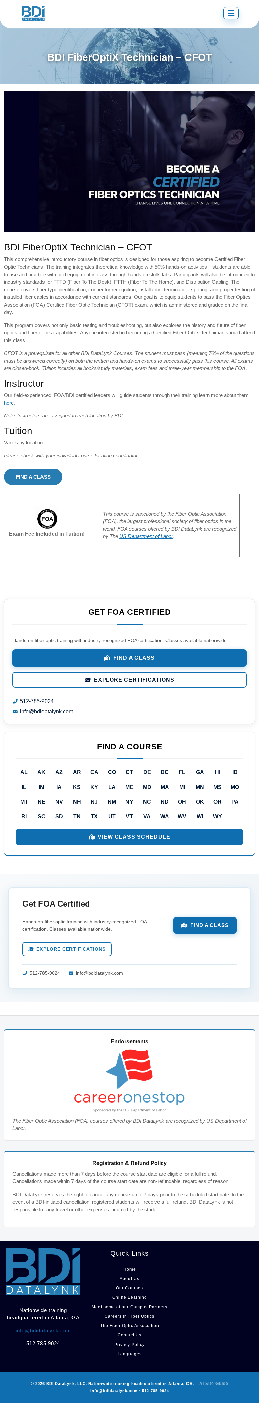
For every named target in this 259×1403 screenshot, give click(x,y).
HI (217, 772)
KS (77, 787)
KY (94, 787)
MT (24, 802)
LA (112, 787)
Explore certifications (134, 680)
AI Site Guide (213, 1383)
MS (217, 787)
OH (182, 802)
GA (200, 772)
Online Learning (129, 1297)
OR (217, 802)
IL (24, 787)
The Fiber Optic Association (129, 1325)
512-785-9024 (37, 701)
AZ (59, 772)
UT (112, 816)
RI (24, 816)
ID (235, 772)
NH (77, 802)
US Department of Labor (146, 536)
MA (165, 787)
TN (77, 816)
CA (94, 772)
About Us (129, 1278)
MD (147, 787)
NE (42, 802)
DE (147, 772)
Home (129, 1269)
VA (147, 816)
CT (129, 772)
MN (200, 787)
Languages (130, 1354)
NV (59, 802)
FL (182, 772)
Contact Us (129, 1335)
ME (129, 787)
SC (42, 816)
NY (129, 802)
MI (182, 787)
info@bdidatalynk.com (46, 711)
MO (235, 787)
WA (164, 816)
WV (182, 816)
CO (112, 772)
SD (59, 816)
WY (217, 816)
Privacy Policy (129, 1344)
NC (147, 802)
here (9, 403)
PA (235, 802)
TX (94, 816)
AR (77, 772)
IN (41, 787)
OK (200, 802)
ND (165, 802)
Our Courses (129, 1288)
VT (129, 816)
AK (41, 772)
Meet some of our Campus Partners (129, 1307)
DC (165, 772)
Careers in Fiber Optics (129, 1316)
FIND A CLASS (33, 477)
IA (59, 787)
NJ (94, 802)
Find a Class (134, 658)
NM (112, 802)
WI (200, 816)
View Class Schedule (134, 837)
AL (24, 772)
